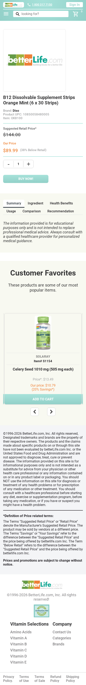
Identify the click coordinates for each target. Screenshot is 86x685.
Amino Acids (21, 632)
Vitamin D (18, 656)
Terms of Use (24, 679)
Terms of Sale (39, 679)
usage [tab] (11, 211)
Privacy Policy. (8, 679)
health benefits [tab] (61, 203)
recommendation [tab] (60, 211)
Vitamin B (18, 644)
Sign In (74, 5)
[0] (76, 14)
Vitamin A (18, 638)
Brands (58, 644)
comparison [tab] (32, 211)
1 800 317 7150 (42, 4)
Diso (16, 111)
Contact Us (62, 632)
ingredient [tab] (35, 203)
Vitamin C (18, 650)
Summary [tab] (13, 203)
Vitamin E (18, 662)
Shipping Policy (72, 679)
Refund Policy (55, 679)
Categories (62, 638)
